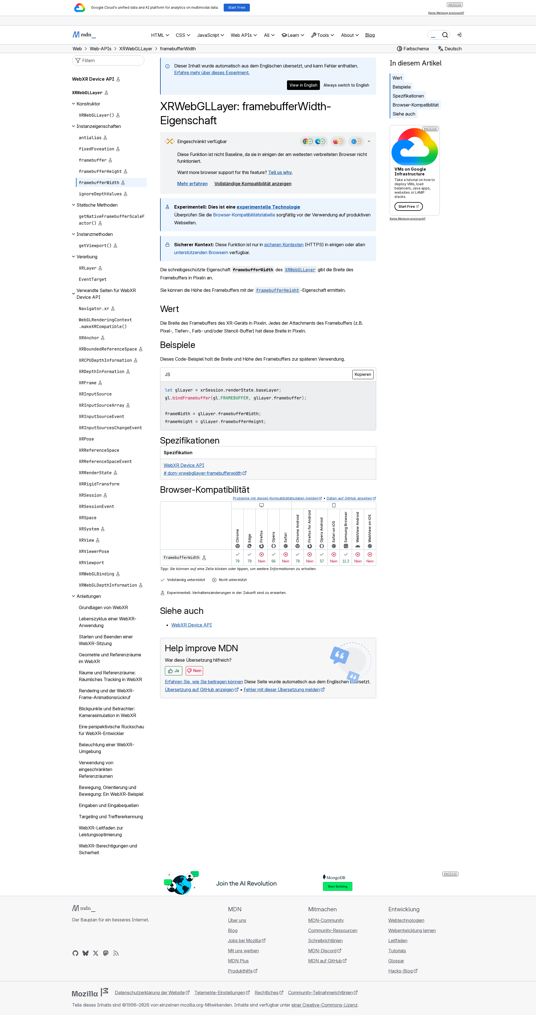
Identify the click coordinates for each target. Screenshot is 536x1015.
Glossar (396, 961)
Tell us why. (280, 172)
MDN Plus (238, 961)
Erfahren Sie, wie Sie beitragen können (204, 681)
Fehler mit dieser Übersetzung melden (282, 689)
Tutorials (397, 950)
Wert (397, 78)
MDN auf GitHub (325, 961)
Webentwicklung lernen (412, 930)
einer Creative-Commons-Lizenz (324, 1005)
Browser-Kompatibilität (416, 105)
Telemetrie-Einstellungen (219, 992)
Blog (370, 35)
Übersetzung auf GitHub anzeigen (199, 689)
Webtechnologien (406, 920)
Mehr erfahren (192, 183)
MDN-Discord (322, 950)
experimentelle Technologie (268, 207)
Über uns (237, 920)
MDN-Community (326, 920)
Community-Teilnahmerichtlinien (320, 992)
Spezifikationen (408, 96)
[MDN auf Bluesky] (85, 953)
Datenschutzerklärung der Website (150, 992)
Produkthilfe (240, 971)
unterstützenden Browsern (201, 252)
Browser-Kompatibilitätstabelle (244, 215)
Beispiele (402, 87)
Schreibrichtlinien (325, 940)
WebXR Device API (191, 625)
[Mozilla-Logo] (90, 992)
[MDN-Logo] (83, 908)
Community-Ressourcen (332, 930)
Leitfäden (397, 940)
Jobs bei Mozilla (244, 940)
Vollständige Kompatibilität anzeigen (252, 183)
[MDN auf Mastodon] (105, 953)
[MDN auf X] (95, 953)
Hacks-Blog (400, 971)
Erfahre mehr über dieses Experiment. (212, 72)
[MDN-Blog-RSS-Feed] (116, 953)
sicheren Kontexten (284, 244)
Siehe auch (404, 114)
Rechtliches (267, 992)
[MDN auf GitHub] (75, 953)
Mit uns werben (243, 950)
